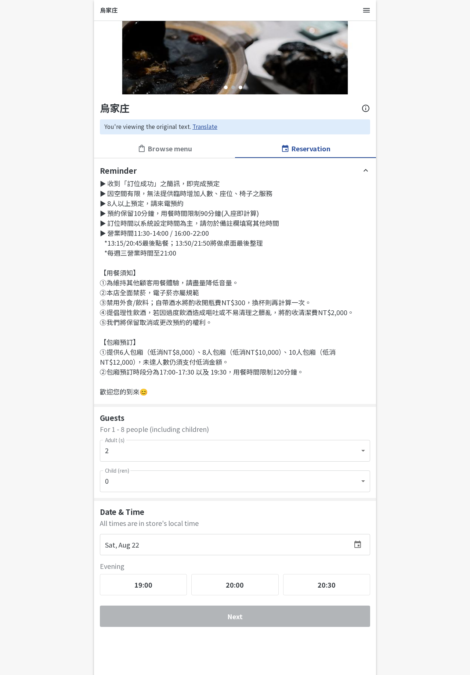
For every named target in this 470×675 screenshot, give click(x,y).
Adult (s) (114, 440)
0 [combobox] (107, 481)
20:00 (235, 584)
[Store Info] (365, 108)
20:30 (327, 584)
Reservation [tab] (310, 148)
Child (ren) (117, 470)
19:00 (143, 584)
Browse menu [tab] (170, 148)
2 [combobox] (107, 450)
